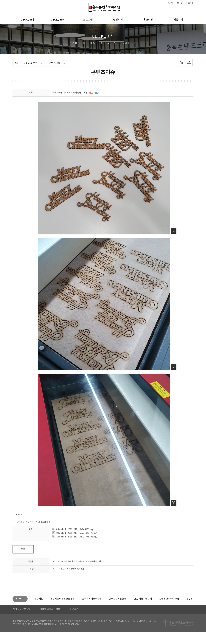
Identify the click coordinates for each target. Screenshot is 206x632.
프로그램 (88, 19)
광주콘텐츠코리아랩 (180, 598)
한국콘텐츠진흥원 (101, 598)
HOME (170, 3)
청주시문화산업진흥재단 (46, 598)
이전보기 (16, 598)
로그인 (179, 3)
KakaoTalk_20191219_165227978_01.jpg (76, 533)
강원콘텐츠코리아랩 (153, 598)
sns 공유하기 (181, 62)
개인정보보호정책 (22, 609)
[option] (46, 599)
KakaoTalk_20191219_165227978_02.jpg (76, 537)
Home (13, 60)
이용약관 (73, 609)
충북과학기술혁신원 (75, 598)
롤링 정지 (23, 598)
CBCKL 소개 (28, 19)
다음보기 (20, 598)
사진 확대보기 (174, 231)
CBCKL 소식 (58, 19)
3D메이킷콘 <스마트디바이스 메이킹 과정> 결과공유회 (77, 561)
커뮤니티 (178, 19)
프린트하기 (189, 62)
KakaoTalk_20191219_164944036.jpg (74, 529)
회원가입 (189, 3)
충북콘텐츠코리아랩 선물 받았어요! (68, 569)
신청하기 (118, 19)
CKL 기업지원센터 (126, 598)
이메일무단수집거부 (50, 609)
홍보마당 (148, 19)
